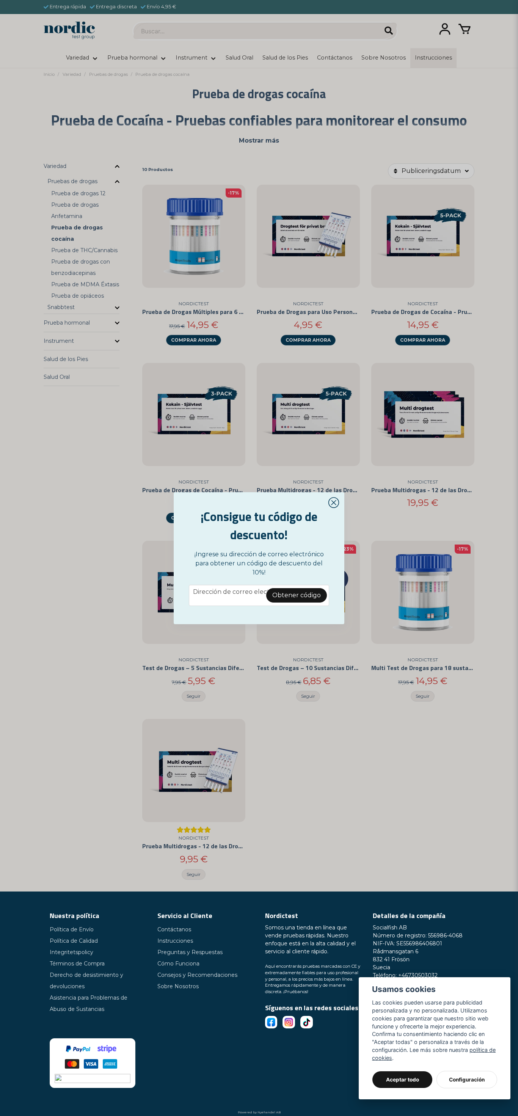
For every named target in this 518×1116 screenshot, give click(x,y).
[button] (334, 503)
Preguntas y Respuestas (190, 952)
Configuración (467, 1080)
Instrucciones (175, 940)
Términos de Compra (77, 963)
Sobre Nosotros (178, 986)
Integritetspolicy (71, 952)
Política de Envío (72, 929)
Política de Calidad (74, 940)
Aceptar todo (402, 1080)
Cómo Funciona (178, 963)
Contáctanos (174, 929)
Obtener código (296, 595)
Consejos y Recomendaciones (197, 975)
